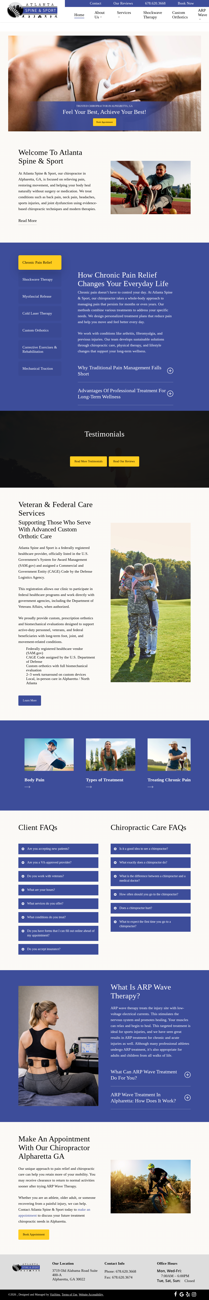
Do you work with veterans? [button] (45, 876)
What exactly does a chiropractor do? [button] (143, 862)
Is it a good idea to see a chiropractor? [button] (143, 848)
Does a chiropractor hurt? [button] (135, 908)
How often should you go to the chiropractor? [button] (148, 894)
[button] (104, 122)
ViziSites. (55, 1294)
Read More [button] (27, 220)
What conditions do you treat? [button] (46, 917)
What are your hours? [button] (41, 889)
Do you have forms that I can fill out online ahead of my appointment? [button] (60, 933)
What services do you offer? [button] (45, 903)
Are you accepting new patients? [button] (48, 848)
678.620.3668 (126, 1271)
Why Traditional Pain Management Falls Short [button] (119, 370)
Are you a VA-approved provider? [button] (49, 862)
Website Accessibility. (91, 1294)
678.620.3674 (122, 1277)
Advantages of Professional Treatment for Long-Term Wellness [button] (122, 393)
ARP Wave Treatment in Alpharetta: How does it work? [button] (143, 1097)
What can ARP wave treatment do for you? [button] (144, 1075)
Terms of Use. (70, 1294)
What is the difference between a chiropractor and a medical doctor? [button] (152, 878)
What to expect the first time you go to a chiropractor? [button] (145, 924)
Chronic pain (87, 292)
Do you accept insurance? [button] (43, 949)
